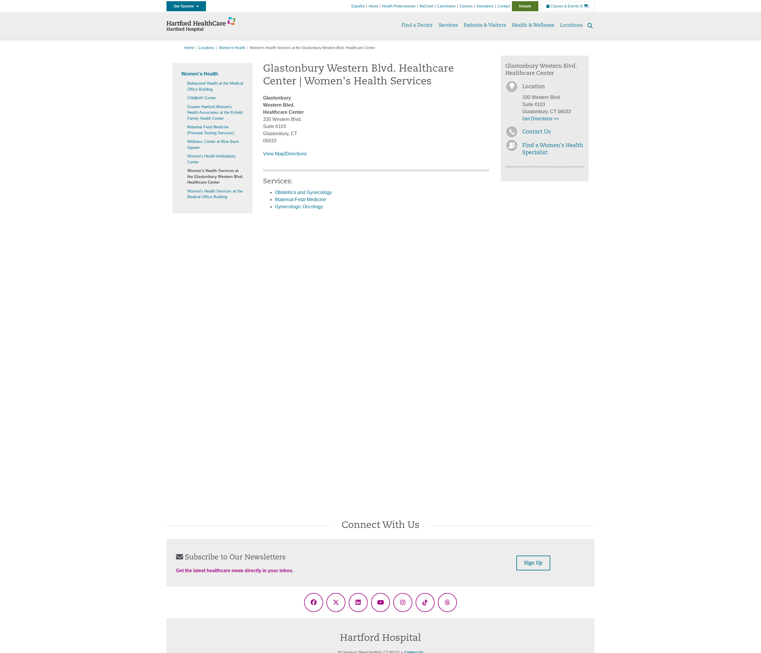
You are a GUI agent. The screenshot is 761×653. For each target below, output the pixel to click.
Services (448, 25)
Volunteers (485, 6)
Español (358, 6)
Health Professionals (399, 6)
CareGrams (446, 6)
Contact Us (536, 132)
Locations (571, 25)
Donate (525, 6)
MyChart (426, 6)
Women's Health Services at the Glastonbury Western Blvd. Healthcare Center (215, 176)
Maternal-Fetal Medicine (300, 199)
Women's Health (232, 48)
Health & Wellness (533, 25)
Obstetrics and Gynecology (303, 192)
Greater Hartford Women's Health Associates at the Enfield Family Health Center (215, 113)
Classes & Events (564, 6)
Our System (185, 6)
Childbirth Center (201, 98)
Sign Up (533, 563)
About (373, 6)
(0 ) (584, 6)
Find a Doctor (417, 25)
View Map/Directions (285, 153)
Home (189, 48)
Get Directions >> (540, 118)
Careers (466, 6)
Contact (504, 6)
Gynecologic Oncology (299, 206)
